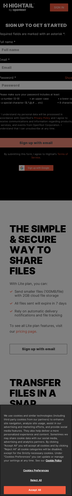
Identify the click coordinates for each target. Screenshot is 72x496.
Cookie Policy (54, 460)
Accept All (35, 489)
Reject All (36, 480)
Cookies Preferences (36, 470)
